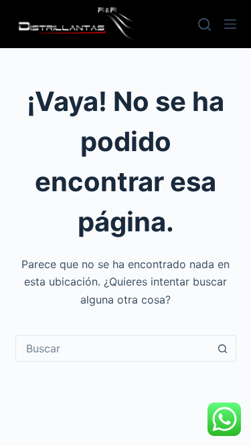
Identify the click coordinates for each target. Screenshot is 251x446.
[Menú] (230, 24)
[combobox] (113, 348)
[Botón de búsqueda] (223, 348)
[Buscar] (204, 24)
